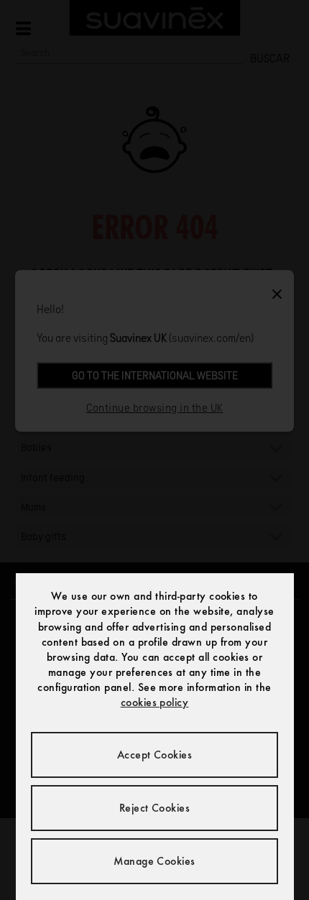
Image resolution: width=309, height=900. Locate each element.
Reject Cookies (154, 808)
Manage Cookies (154, 861)
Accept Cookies (155, 754)
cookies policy (155, 702)
